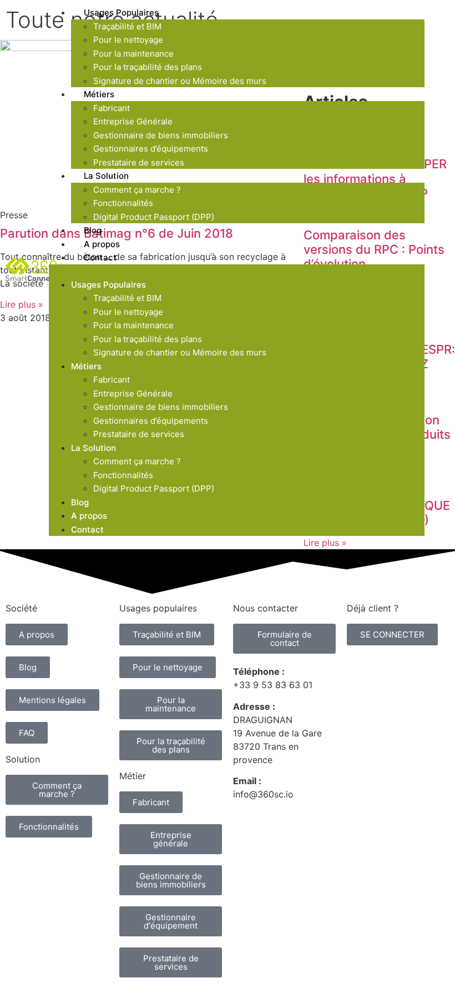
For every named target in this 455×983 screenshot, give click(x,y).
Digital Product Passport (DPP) (153, 217)
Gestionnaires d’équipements (150, 148)
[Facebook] (19, 893)
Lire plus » (325, 542)
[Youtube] (80, 862)
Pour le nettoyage (128, 39)
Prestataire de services (138, 434)
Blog (80, 502)
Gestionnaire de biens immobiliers (160, 135)
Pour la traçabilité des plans (147, 67)
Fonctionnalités (123, 203)
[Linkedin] (19, 862)
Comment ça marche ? (137, 189)
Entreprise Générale (133, 121)
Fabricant (111, 108)
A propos (89, 515)
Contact (100, 257)
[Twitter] (50, 862)
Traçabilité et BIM (127, 26)
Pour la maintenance (133, 53)
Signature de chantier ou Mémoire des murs (179, 81)
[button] (236, 271)
